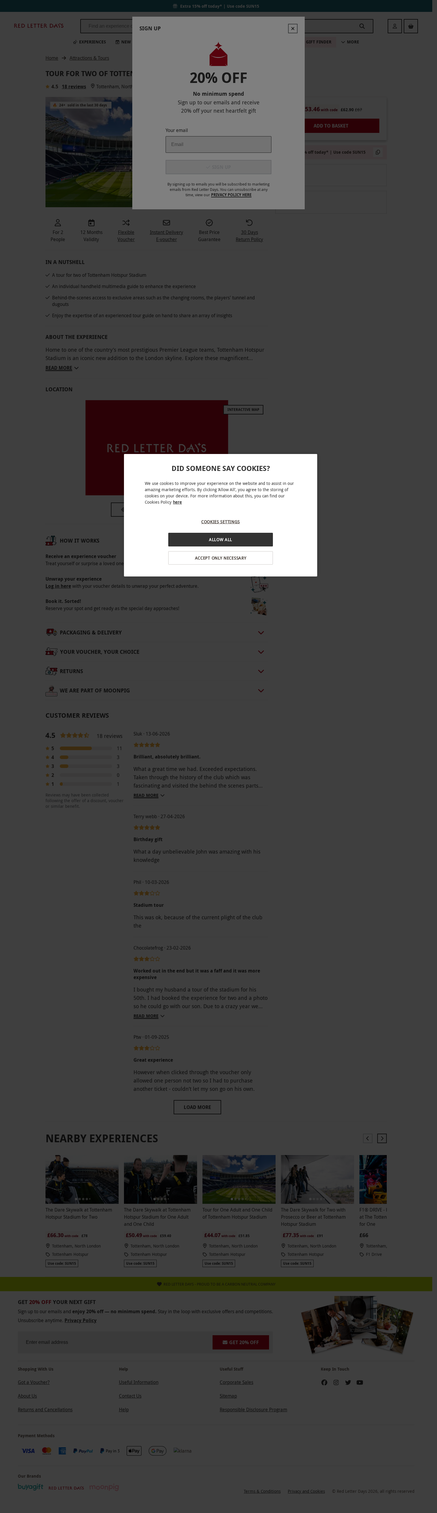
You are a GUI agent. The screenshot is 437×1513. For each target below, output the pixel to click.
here (177, 502)
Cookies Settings (220, 521)
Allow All (220, 539)
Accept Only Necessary (220, 558)
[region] (220, 515)
